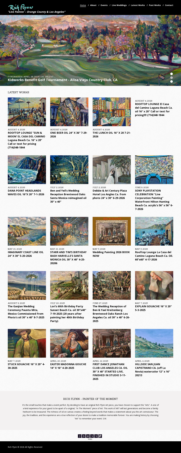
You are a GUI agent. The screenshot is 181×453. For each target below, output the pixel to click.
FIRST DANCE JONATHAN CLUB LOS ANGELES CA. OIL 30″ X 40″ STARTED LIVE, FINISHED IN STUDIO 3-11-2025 (110, 371)
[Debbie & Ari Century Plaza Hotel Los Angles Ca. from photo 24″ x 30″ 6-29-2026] (112, 169)
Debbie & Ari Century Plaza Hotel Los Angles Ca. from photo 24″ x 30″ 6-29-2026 (110, 194)
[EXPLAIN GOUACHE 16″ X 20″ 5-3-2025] (154, 285)
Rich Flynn (12, 447)
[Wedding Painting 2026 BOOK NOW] (112, 231)
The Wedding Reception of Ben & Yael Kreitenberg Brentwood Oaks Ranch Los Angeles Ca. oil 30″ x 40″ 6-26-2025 (111, 314)
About (93, 5)
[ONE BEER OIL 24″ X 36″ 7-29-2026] (69, 111)
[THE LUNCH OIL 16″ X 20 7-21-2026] (112, 111)
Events (104, 5)
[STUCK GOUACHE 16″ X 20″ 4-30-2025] (27, 343)
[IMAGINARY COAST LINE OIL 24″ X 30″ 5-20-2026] (27, 231)
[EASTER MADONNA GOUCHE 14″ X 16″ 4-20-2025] (69, 343)
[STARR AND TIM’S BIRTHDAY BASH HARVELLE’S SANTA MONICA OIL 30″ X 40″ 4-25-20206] (69, 231)
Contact (169, 5)
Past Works (155, 5)
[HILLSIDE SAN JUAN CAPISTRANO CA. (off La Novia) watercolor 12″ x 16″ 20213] (154, 343)
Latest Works (138, 5)
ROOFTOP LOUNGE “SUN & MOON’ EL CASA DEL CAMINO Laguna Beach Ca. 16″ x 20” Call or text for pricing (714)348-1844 (26, 140)
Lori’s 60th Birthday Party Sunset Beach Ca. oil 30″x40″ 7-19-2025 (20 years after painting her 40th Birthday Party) (68, 314)
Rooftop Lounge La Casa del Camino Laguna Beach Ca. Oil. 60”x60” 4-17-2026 (154, 255)
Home (83, 5)
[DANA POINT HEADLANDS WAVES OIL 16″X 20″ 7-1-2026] (27, 169)
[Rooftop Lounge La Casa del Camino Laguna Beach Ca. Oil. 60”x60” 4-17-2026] (154, 231)
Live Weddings (119, 5)
